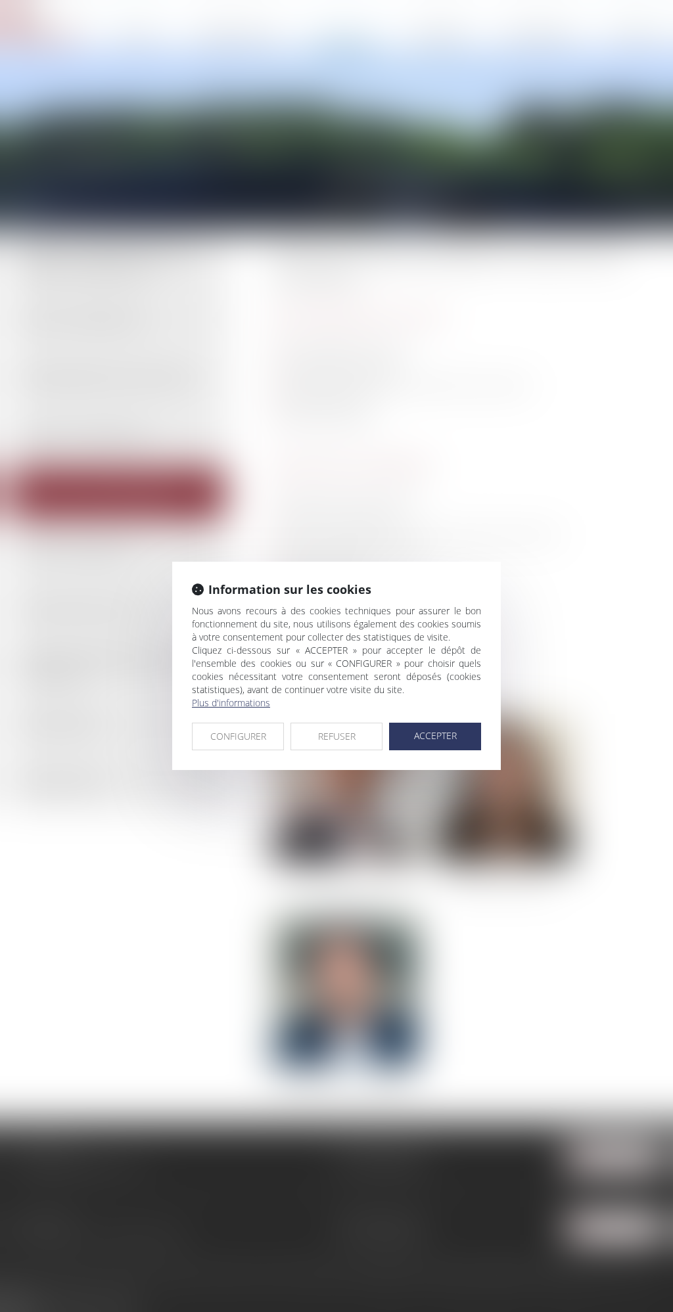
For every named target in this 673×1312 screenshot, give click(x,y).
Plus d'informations (231, 702)
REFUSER (337, 736)
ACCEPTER (435, 735)
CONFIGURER (238, 736)
